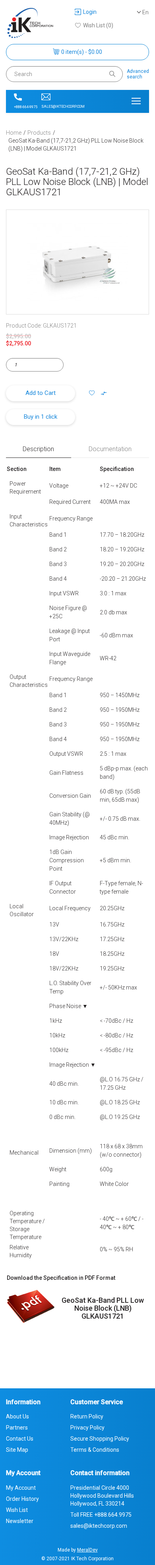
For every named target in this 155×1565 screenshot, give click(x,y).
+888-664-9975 (25, 107)
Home (13, 133)
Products (39, 133)
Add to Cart (40, 392)
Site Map (17, 1450)
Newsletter (19, 1521)
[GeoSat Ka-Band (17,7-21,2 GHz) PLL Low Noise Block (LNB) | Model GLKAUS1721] (77, 262)
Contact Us (19, 1438)
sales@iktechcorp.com (63, 107)
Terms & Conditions (94, 1450)
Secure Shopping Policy (99, 1438)
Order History (22, 1499)
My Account (21, 1488)
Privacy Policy (87, 1427)
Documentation (110, 449)
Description (38, 449)
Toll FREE (101, 1515)
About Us (17, 1416)
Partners (17, 1427)
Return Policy (86, 1416)
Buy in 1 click (40, 416)
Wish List (17, 1510)
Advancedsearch (138, 74)
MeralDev (87, 1550)
